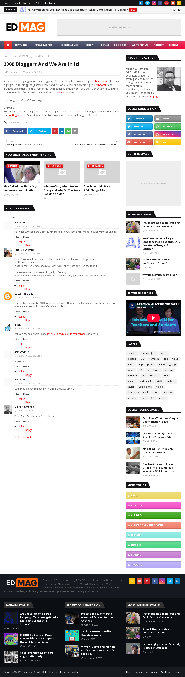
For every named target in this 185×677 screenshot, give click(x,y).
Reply (18, 237)
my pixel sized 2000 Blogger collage (66, 333)
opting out (15, 115)
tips (166, 358)
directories (133, 392)
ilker (17, 324)
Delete (26, 237)
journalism (154, 358)
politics (151, 364)
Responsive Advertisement (154, 183)
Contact (177, 672)
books (131, 370)
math (146, 392)
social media (146, 381)
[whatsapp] (167, 126)
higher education (150, 375)
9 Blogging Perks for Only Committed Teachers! (157, 450)
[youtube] (173, 3)
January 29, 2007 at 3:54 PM (29, 355)
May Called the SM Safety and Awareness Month (20, 188)
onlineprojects (148, 353)
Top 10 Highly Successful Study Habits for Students (161, 646)
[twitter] (147, 3)
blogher (136, 505)
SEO (166, 375)
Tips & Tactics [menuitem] (44, 45)
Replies (21, 242)
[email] (167, 118)
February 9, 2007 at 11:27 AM (30, 410)
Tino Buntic (101, 81)
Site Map (165, 672)
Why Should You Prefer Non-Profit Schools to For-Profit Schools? (98, 650)
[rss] (179, 3)
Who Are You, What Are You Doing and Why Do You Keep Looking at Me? (62, 190)
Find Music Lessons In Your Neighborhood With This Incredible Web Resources (158, 467)
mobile (159, 386)
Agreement (152, 672)
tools (143, 397)
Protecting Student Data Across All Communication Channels (97, 617)
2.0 (142, 358)
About (17, 3)
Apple (134, 495)
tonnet (15, 56)
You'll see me (62, 92)
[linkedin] (141, 3)
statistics (170, 381)
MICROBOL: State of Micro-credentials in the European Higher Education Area (37, 638)
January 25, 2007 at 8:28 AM (29, 297)
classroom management (147, 525)
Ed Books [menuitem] (120, 45)
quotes (136, 545)
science (131, 381)
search (131, 386)
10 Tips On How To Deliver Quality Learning (97, 633)
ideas (162, 364)
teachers (168, 370)
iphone (162, 397)
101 (140, 370)
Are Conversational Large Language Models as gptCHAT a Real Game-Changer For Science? (78, 9)
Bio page (154, 96)
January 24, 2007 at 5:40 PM (29, 226)
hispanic (136, 535)
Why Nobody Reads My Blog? (159, 274)
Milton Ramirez (13, 72)
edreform (132, 375)
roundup (132, 353)
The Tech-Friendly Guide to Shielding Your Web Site (158, 435)
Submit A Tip (49, 3)
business (167, 392)
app (141, 364)
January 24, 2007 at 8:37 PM (29, 253)
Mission (27, 3)
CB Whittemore (23, 293)
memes (15, 122)
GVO (159, 381)
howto (131, 364)
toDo (155, 392)
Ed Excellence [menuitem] (69, 45)
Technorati (100, 85)
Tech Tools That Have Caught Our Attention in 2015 (160, 419)
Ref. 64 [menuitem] (105, 45)
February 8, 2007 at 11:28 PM (30, 383)
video (175, 358)
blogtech (132, 358)
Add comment (22, 437)
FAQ (37, 3)
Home (7, 3)
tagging (136, 564)
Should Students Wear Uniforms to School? (156, 261)
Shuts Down (72, 111)
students (132, 397)
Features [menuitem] (21, 45)
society (164, 353)
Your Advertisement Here (119, 27)
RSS (152, 397)
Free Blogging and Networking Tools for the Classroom (161, 224)
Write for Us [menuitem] (140, 45)
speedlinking (153, 370)
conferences (145, 386)
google (173, 364)
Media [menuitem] (89, 45)
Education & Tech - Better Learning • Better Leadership (51, 672)
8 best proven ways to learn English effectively (37, 654)
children (137, 515)
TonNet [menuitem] (159, 45)
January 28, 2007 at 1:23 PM (29, 328)
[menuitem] (8, 45)
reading (136, 554)
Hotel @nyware (24, 250)
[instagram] (154, 3)
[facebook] (160, 3)
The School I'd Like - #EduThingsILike (97, 188)
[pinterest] (166, 3)
